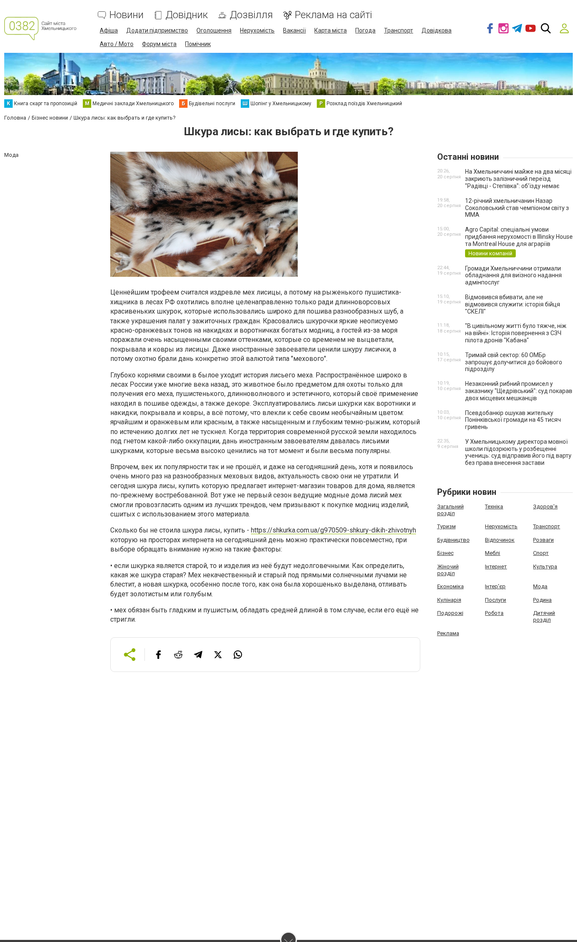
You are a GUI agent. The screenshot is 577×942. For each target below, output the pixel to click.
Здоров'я (545, 506)
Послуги (495, 600)
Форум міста (159, 44)
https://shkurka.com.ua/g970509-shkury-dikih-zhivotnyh (333, 530)
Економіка (450, 586)
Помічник (198, 44)
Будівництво (453, 540)
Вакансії (294, 30)
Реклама (448, 633)
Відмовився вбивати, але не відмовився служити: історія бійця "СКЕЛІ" (512, 304)
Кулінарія (449, 600)
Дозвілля (251, 15)
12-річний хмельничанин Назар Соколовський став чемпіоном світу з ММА (517, 207)
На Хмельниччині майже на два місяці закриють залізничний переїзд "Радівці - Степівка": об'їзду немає (518, 178)
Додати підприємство (157, 30)
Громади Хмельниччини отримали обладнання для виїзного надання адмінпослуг (513, 275)
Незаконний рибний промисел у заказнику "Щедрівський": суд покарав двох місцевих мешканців (518, 390)
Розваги (543, 540)
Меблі (492, 553)
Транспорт (398, 30)
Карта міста (330, 30)
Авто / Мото (116, 44)
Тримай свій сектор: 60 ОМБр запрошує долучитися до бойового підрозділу (513, 362)
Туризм (446, 526)
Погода (365, 30)
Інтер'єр (495, 586)
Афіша (109, 30)
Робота (494, 613)
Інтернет (496, 566)
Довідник (187, 15)
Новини (126, 15)
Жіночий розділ (448, 569)
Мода (540, 586)
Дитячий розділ (544, 616)
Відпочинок (499, 540)
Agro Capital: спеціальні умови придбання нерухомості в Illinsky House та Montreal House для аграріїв (519, 236)
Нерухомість (257, 30)
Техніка (494, 506)
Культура (545, 566)
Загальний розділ (450, 509)
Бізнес (445, 553)
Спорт (541, 553)
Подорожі (450, 613)
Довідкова (437, 30)
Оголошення (213, 30)
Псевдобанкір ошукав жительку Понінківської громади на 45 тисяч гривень (513, 420)
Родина (542, 600)
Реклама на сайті (333, 15)
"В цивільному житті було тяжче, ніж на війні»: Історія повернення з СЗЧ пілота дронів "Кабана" (515, 333)
